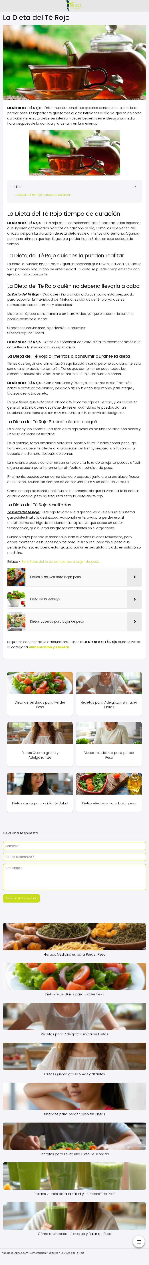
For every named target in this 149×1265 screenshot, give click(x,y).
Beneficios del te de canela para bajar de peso (60, 561)
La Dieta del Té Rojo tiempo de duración (43, 195)
